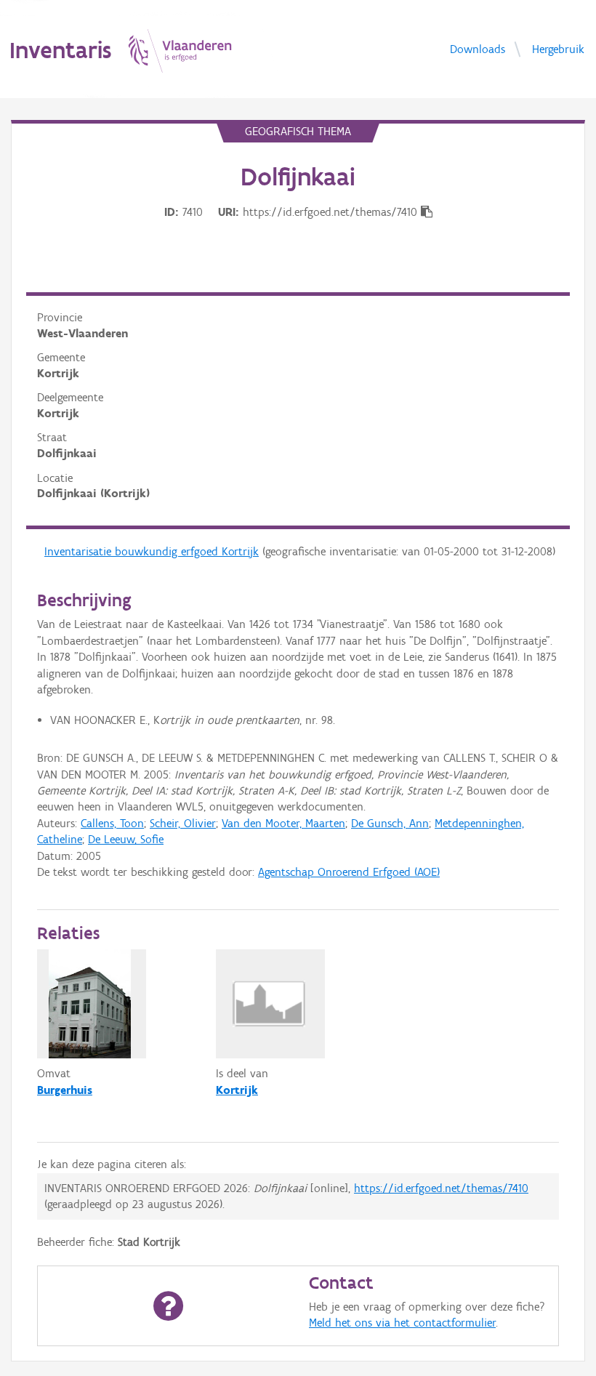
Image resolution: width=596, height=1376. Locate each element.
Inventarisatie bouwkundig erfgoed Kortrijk (151, 551)
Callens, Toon (112, 823)
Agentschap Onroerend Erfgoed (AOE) (349, 872)
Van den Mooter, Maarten (283, 823)
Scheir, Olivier (183, 823)
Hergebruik (558, 48)
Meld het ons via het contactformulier (402, 1322)
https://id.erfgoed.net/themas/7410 (441, 1188)
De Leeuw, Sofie (126, 839)
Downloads (477, 48)
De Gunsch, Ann (390, 823)
